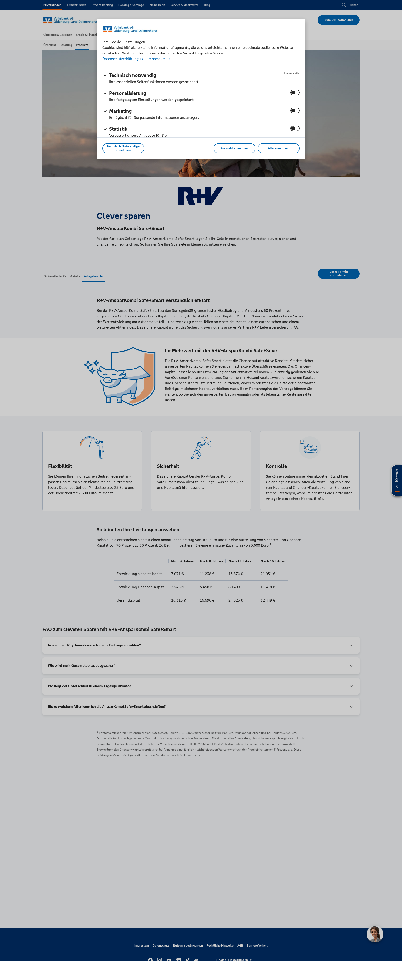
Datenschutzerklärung (121, 59)
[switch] (295, 92)
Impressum (156, 59)
